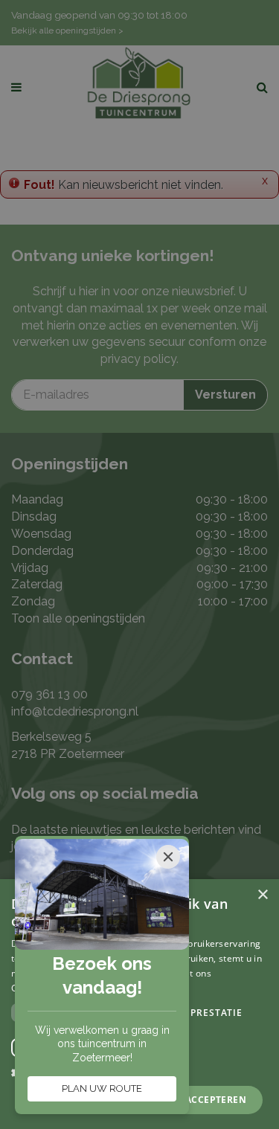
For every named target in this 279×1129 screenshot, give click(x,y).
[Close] (168, 857)
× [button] (262, 895)
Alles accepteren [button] (200, 1099)
